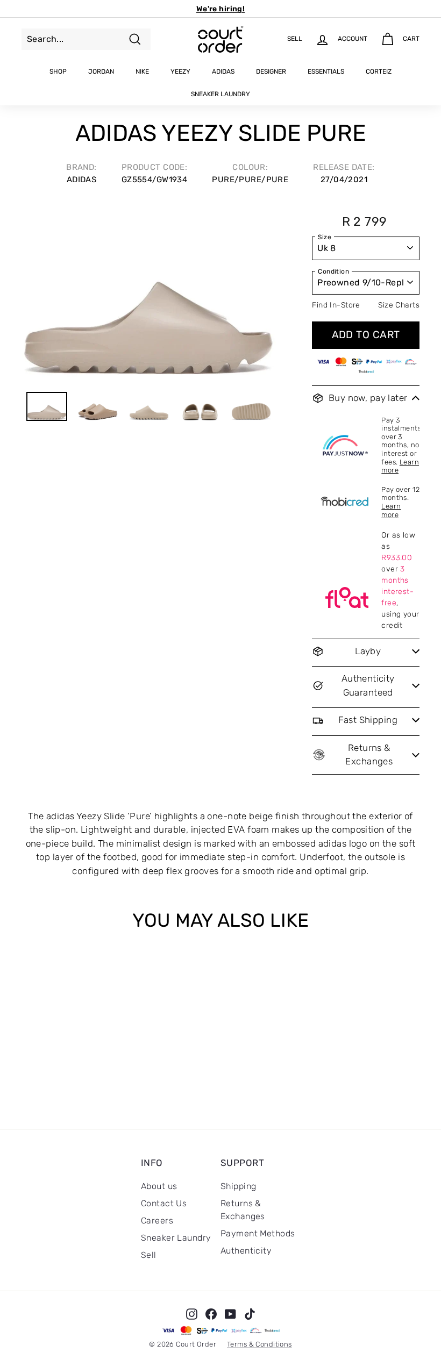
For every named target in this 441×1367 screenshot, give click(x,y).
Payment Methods (257, 1233)
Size (324, 237)
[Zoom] (149, 292)
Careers (157, 1220)
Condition (333, 271)
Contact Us (164, 1203)
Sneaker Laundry (220, 94)
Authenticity (246, 1251)
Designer (271, 71)
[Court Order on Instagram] (191, 1313)
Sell (149, 1255)
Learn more (391, 510)
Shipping (238, 1186)
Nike (142, 71)
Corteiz (379, 71)
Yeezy (180, 71)
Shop (58, 71)
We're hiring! (220, 8)
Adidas (223, 71)
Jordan (101, 71)
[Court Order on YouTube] (230, 1313)
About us (159, 1186)
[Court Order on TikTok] (249, 1313)
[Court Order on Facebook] (211, 1313)
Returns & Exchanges (242, 1209)
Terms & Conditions (259, 1344)
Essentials (326, 71)
